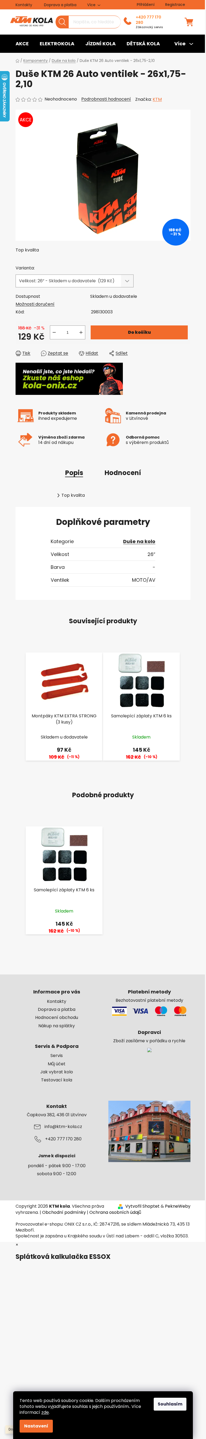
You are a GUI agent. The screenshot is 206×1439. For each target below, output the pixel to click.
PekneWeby (177, 1206)
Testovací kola (56, 1080)
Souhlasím (170, 1404)
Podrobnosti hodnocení (106, 99)
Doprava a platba (60, 5)
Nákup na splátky (56, 1026)
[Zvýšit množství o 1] (81, 332)
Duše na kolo (139, 541)
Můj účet (56, 1064)
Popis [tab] (74, 472)
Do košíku (139, 332)
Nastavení (36, 1426)
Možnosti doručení (35, 304)
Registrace (175, 4)
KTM (157, 99)
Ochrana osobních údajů (115, 1212)
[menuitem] (22, 44)
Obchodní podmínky (64, 1212)
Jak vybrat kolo (56, 1072)
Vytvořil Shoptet (142, 1206)
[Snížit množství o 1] (54, 332)
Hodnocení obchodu (56, 1018)
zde (45, 1412)
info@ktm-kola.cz (63, 1127)
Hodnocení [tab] (123, 472)
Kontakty (24, 5)
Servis (56, 1056)
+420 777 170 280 (148, 20)
